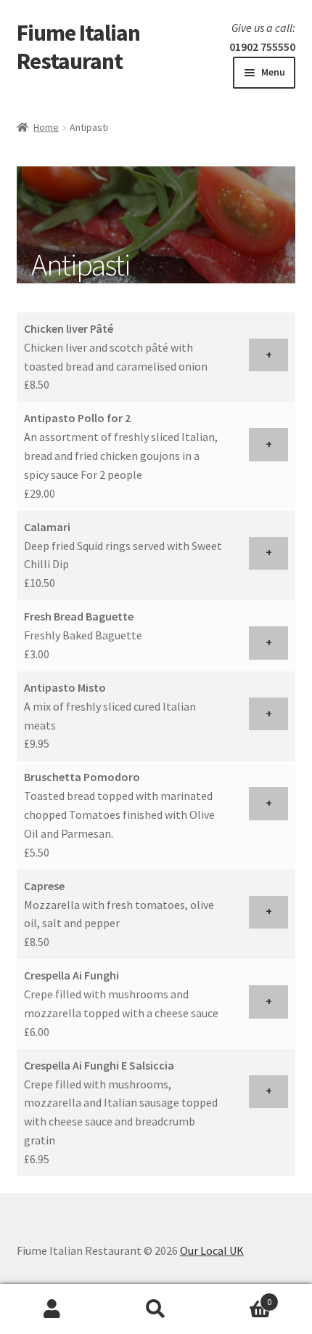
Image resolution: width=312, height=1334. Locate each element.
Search (156, 1309)
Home (46, 127)
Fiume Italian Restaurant (78, 47)
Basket (240, 1296)
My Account (52, 1309)
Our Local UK (212, 1250)
